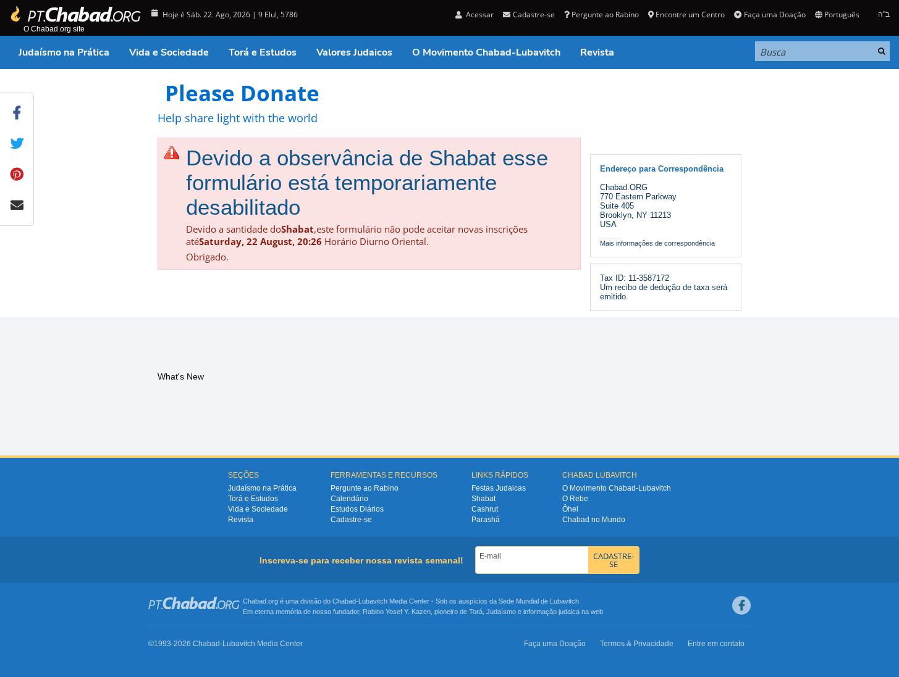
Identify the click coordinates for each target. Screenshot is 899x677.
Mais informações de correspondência (657, 243)
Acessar (479, 14)
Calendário (349, 498)
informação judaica (551, 611)
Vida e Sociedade (169, 52)
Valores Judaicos (354, 52)
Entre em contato (716, 643)
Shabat (483, 498)
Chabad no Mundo (593, 519)
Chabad (344, 601)
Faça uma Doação (774, 14)
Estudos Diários (357, 509)
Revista (597, 52)
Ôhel (570, 509)
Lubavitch (372, 601)
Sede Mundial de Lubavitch (539, 601)
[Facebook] (741, 605)
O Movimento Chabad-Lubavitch (486, 52)
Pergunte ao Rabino (605, 14)
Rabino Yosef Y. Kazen (397, 611)
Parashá (485, 519)
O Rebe (575, 498)
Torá (476, 611)
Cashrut (484, 509)
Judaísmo (501, 611)
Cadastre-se (351, 519)
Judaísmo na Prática (64, 52)
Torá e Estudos (263, 52)
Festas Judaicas (498, 488)
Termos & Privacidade (636, 643)
